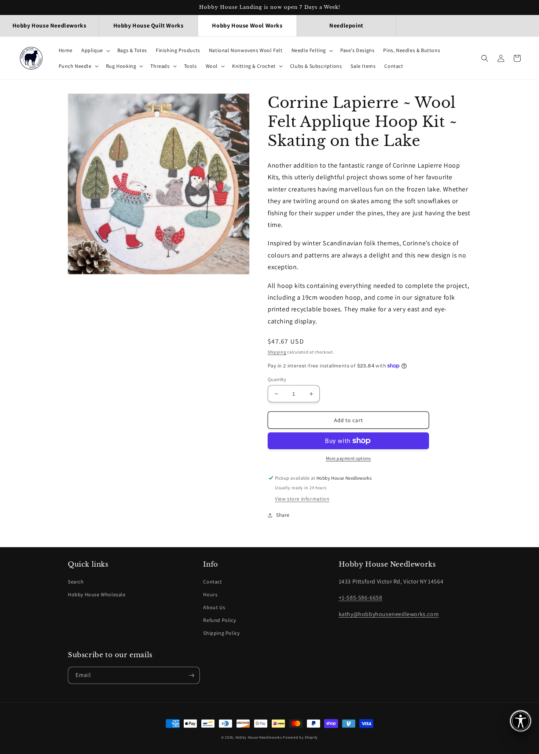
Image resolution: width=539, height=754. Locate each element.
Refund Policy (219, 620)
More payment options (348, 458)
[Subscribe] (191, 675)
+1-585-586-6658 (360, 597)
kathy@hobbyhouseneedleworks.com (389, 614)
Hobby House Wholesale (97, 594)
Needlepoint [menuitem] (346, 25)
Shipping (277, 352)
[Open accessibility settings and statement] (521, 721)
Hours (210, 594)
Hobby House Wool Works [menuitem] (247, 25)
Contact (212, 581)
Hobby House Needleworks (258, 737)
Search (76, 581)
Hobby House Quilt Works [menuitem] (148, 25)
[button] (95, 50)
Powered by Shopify (300, 737)
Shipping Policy (221, 633)
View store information (302, 498)
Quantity (277, 379)
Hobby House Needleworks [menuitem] (49, 25)
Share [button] (283, 515)
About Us (214, 607)
